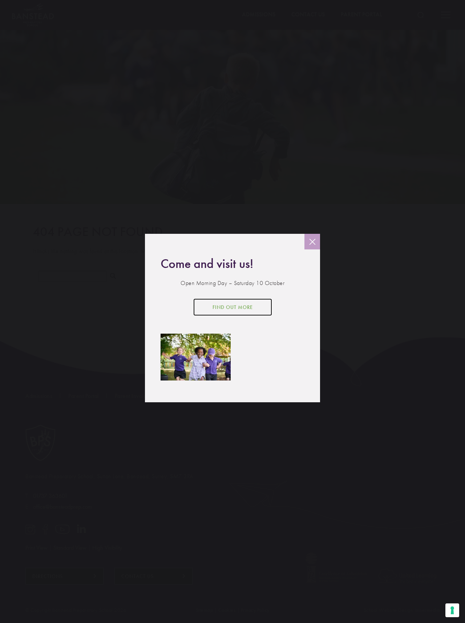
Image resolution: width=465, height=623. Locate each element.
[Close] (312, 241)
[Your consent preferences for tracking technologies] (452, 610)
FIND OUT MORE (233, 307)
